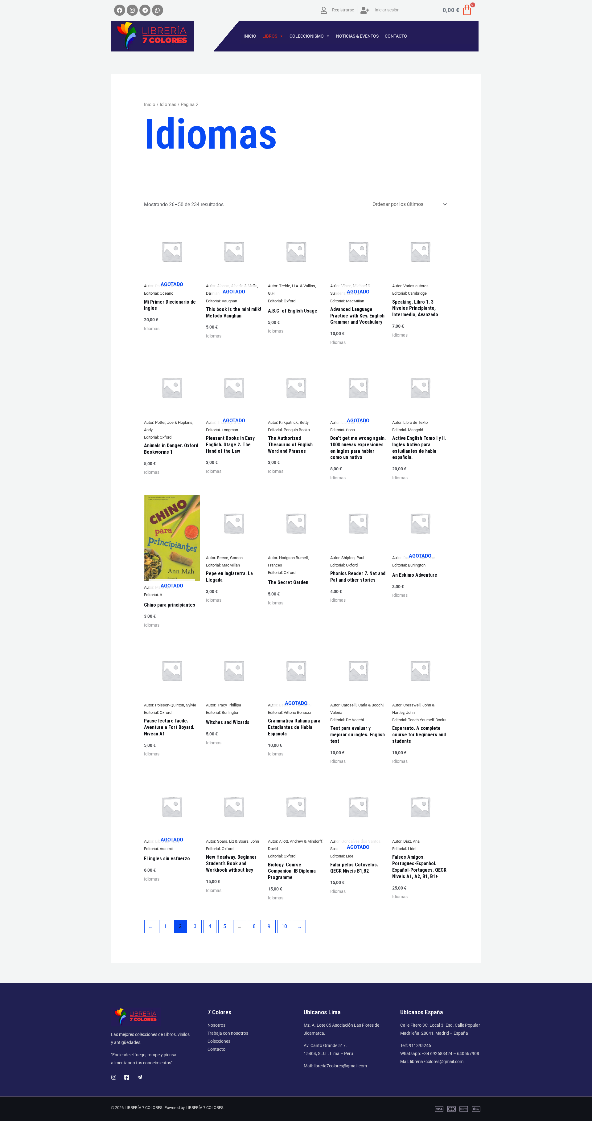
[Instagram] (114, 1077)
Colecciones (219, 1041)
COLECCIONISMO (307, 36)
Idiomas (168, 104)
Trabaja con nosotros (228, 1033)
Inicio (149, 104)
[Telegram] (139, 1077)
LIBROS (269, 36)
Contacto (216, 1049)
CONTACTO (396, 36)
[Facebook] (127, 1077)
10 (284, 926)
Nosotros (216, 1025)
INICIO (250, 36)
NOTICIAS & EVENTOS (357, 36)
